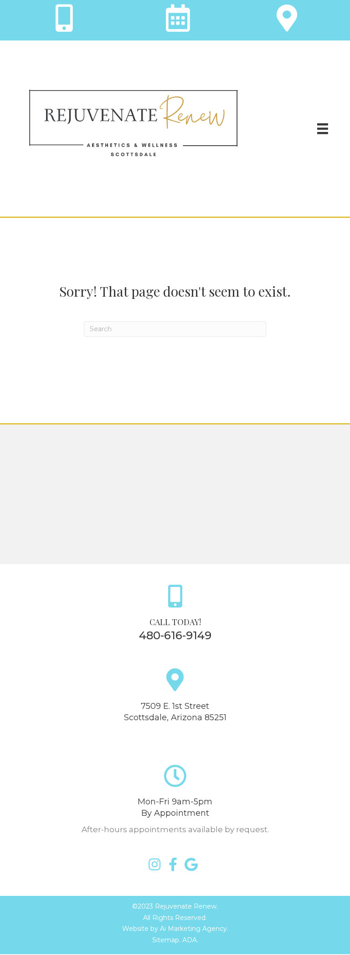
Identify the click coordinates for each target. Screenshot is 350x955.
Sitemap (165, 940)
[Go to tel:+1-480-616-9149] (64, 20)
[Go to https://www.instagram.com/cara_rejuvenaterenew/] (154, 865)
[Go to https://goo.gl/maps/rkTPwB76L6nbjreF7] (286, 20)
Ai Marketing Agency (193, 929)
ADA (189, 940)
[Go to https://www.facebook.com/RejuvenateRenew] (173, 865)
